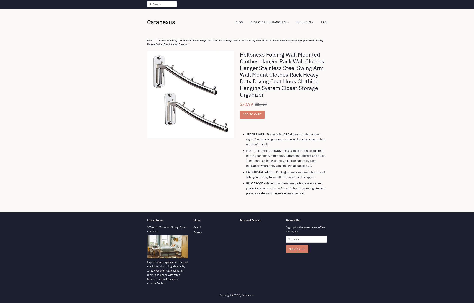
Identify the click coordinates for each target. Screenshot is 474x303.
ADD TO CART (252, 114)
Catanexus (247, 295)
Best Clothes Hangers (268, 22)
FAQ (324, 22)
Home (150, 40)
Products (304, 22)
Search (197, 227)
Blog (239, 22)
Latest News (155, 220)
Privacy (197, 232)
